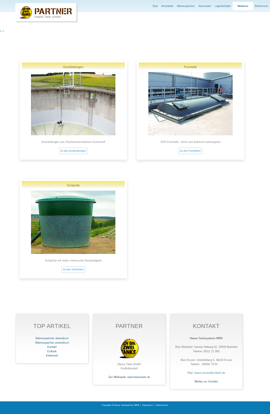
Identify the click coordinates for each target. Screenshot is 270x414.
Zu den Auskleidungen (73, 150)
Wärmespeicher (186, 6)
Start (155, 6)
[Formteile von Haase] (190, 134)
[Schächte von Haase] (73, 253)
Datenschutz (162, 405)
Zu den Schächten (73, 269)
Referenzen (261, 6)
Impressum (147, 405)
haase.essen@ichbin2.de (209, 372)
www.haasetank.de (138, 377)
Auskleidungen (73, 67)
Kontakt (213, 381)
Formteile (190, 67)
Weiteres (243, 6)
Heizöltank (167, 6)
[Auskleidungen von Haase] (73, 134)
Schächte (73, 185)
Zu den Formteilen (190, 150)
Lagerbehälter (223, 6)
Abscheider (204, 6)
